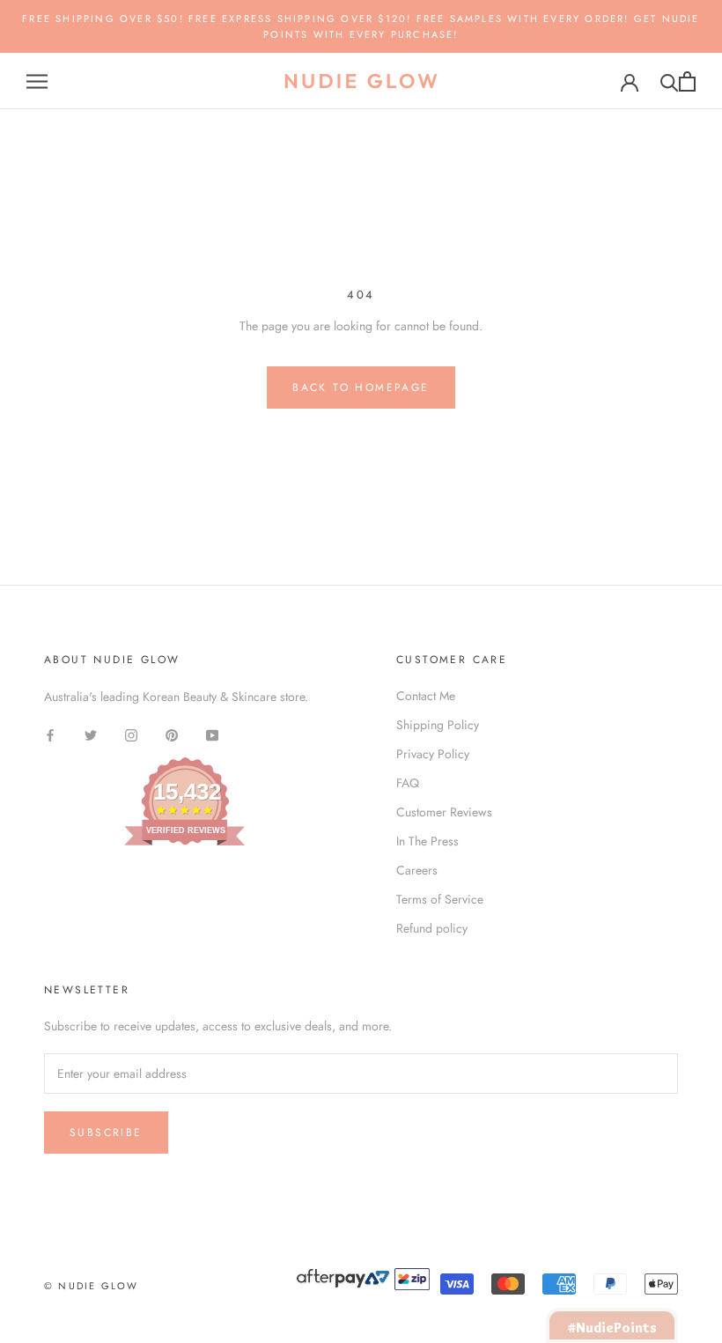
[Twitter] (91, 735)
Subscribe (106, 1132)
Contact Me (425, 696)
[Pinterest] (172, 735)
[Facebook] (50, 735)
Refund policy (432, 928)
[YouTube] (212, 735)
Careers (417, 870)
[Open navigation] (37, 81)
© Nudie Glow (91, 1286)
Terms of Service (439, 899)
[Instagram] (131, 735)
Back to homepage (360, 387)
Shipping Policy (437, 725)
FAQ (407, 783)
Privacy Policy (432, 754)
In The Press (427, 841)
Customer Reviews (444, 812)
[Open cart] (687, 81)
